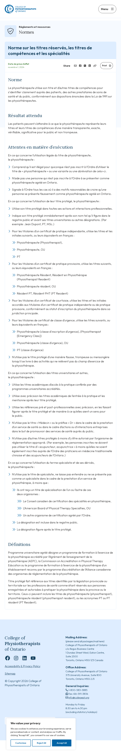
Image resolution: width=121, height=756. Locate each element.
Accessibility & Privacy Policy (22, 666)
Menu (104, 9)
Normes (26, 32)
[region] (41, 734)
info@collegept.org (79, 697)
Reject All (41, 743)
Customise (20, 743)
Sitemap (10, 673)
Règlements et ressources (34, 26)
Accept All (62, 743)
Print (104, 65)
